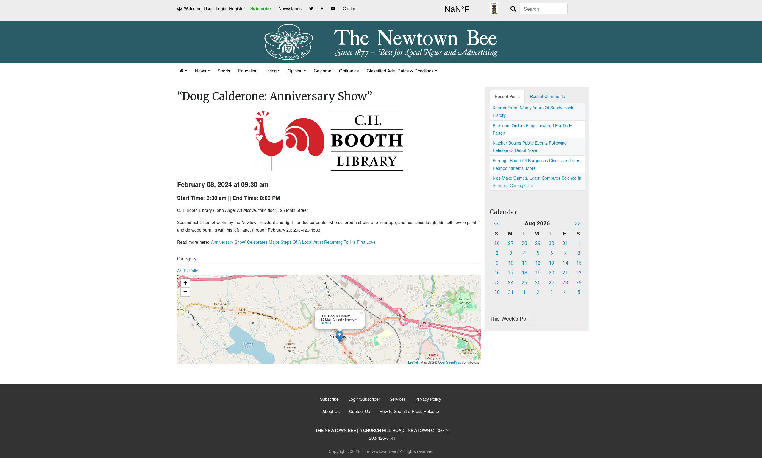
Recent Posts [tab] (507, 96)
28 (524, 243)
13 (551, 263)
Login (221, 8)
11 (524, 263)
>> (578, 223)
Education (247, 70)
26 (497, 243)
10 (510, 263)
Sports (224, 70)
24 (510, 282)
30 (551, 243)
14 (565, 263)
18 (524, 273)
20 (551, 273)
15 (579, 263)
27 (510, 243)
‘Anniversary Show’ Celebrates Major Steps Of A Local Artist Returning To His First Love (293, 242)
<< (497, 223)
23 (497, 282)
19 (538, 273)
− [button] (185, 292)
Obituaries (349, 70)
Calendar (322, 70)
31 (565, 243)
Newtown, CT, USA (457, 9)
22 (579, 273)
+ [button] (185, 283)
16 (497, 273)
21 (565, 273)
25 (524, 282)
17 (510, 273)
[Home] (183, 70)
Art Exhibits (187, 271)
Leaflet (413, 362)
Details (326, 322)
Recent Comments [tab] (547, 96)
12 (538, 263)
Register (237, 8)
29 (538, 243)
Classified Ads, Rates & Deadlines (400, 70)
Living (271, 70)
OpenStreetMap (449, 362)
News (200, 70)
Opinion (295, 70)
